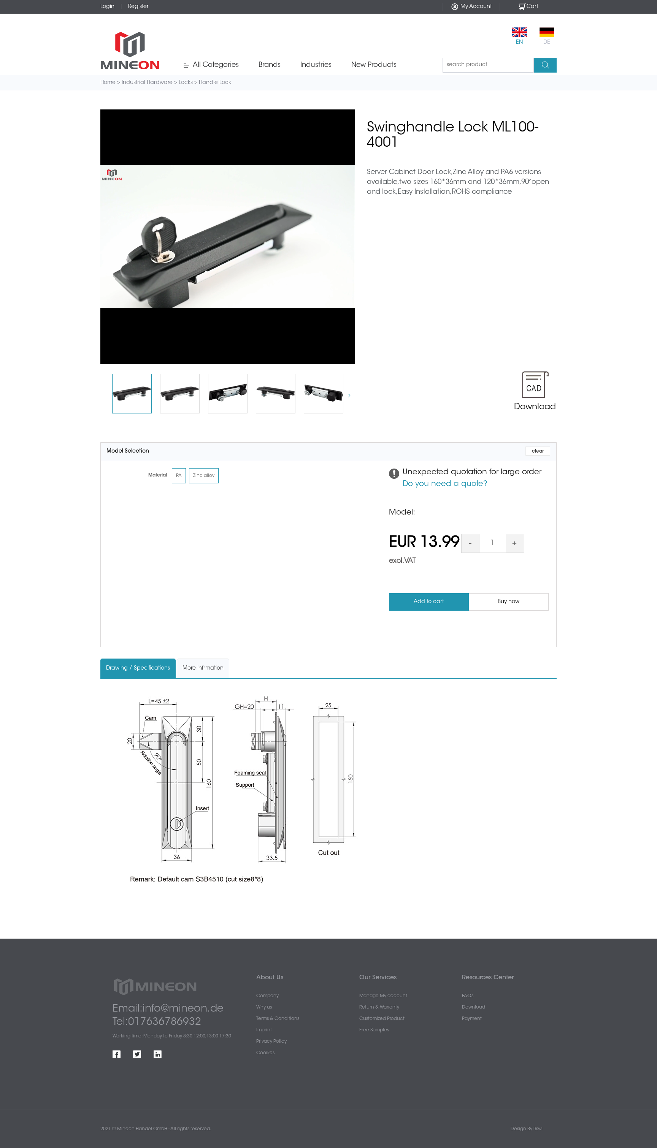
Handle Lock (215, 83)
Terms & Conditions (277, 1019)
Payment (472, 1019)
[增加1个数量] (515, 543)
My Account (475, 7)
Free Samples (374, 1030)
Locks (186, 83)
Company (267, 996)
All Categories (215, 65)
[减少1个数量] (471, 543)
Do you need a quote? (445, 484)
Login (107, 7)
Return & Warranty (379, 1007)
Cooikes (265, 1053)
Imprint (264, 1030)
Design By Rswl (527, 1129)
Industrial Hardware (147, 83)
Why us (264, 1007)
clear (538, 451)
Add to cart (429, 602)
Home (108, 83)
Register (138, 7)
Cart (532, 7)
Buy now (508, 602)
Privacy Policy (271, 1041)
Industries (316, 65)
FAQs (467, 996)
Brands (270, 65)
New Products (374, 65)
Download (473, 1007)
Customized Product (382, 1019)
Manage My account (383, 996)
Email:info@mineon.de (168, 1009)
